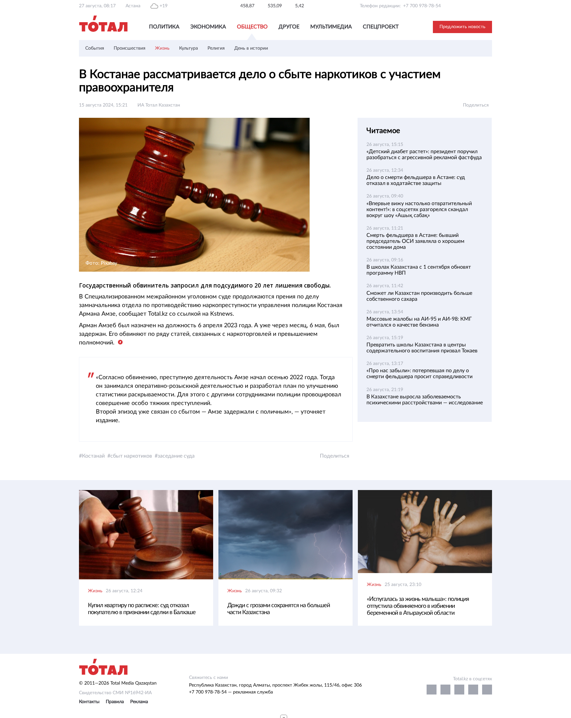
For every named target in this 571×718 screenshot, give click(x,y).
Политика (164, 26)
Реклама (139, 701)
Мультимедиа (331, 26)
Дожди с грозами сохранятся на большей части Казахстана (278, 609)
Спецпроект (381, 26)
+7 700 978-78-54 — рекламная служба (231, 692)
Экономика (208, 26)
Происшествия (129, 48)
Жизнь (162, 48)
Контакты (89, 701)
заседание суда (176, 456)
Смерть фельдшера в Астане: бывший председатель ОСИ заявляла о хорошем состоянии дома (415, 241)
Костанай (93, 456)
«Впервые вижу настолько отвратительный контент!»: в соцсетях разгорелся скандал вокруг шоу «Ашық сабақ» (419, 209)
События (94, 48)
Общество (252, 26)
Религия (216, 48)
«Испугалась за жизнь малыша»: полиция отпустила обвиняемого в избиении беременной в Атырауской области (418, 606)
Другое (289, 26)
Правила (115, 701)
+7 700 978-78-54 (422, 6)
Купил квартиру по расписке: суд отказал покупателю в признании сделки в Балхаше (142, 609)
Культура (188, 48)
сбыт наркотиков (131, 456)
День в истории (251, 48)
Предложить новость (462, 26)
